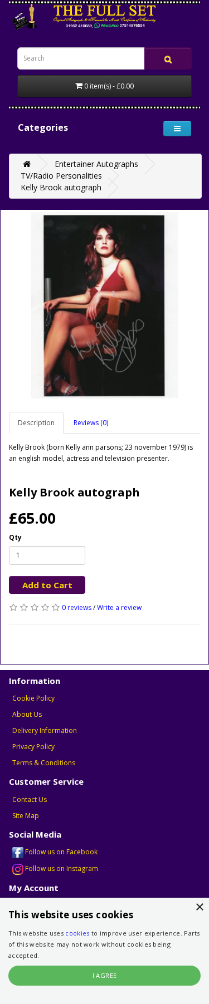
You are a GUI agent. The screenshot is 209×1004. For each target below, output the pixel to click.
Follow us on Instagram (60, 868)
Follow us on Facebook (60, 852)
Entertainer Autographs (96, 164)
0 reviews (76, 607)
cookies (77, 933)
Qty (15, 537)
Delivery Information (44, 730)
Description (36, 422)
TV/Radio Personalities (61, 175)
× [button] (199, 907)
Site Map (25, 815)
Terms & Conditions (43, 762)
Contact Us (29, 799)
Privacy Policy (33, 746)
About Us (27, 714)
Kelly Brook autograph (61, 187)
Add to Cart (47, 584)
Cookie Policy (33, 698)
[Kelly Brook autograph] (104, 305)
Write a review (119, 607)
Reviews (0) (91, 422)
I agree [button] (105, 975)
